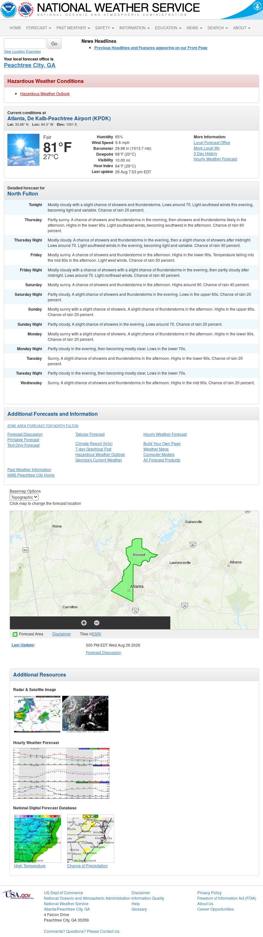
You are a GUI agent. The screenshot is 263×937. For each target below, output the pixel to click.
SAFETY (103, 27)
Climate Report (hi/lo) (94, 443)
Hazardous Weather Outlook (45, 93)
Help (136, 903)
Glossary (139, 909)
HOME (15, 27)
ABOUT (240, 27)
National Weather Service (66, 903)
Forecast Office (212, 142)
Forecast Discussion (25, 434)
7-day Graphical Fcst (93, 448)
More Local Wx (207, 147)
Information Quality (148, 898)
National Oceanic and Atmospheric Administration (87, 898)
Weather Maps (156, 448)
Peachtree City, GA (29, 65)
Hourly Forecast (215, 158)
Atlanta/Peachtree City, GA (67, 909)
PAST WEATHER (71, 27)
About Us (205, 903)
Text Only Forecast (23, 445)
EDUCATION (166, 27)
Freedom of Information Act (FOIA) (226, 898)
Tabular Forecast (90, 434)
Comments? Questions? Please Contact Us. (82, 931)
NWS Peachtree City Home (31, 475)
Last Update (23, 645)
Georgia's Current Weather (98, 459)
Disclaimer (61, 633)
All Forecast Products (161, 459)
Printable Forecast (23, 439)
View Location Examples (22, 51)
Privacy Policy (209, 892)
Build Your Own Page (162, 443)
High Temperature (30, 865)
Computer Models (158, 454)
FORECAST (37, 27)
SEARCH (216, 27)
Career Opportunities (215, 909)
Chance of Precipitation (87, 865)
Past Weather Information (29, 469)
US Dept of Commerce (63, 892)
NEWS (193, 27)
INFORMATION (133, 27)
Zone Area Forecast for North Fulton (42, 425)
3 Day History (205, 153)
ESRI (96, 633)
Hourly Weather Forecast (165, 434)
